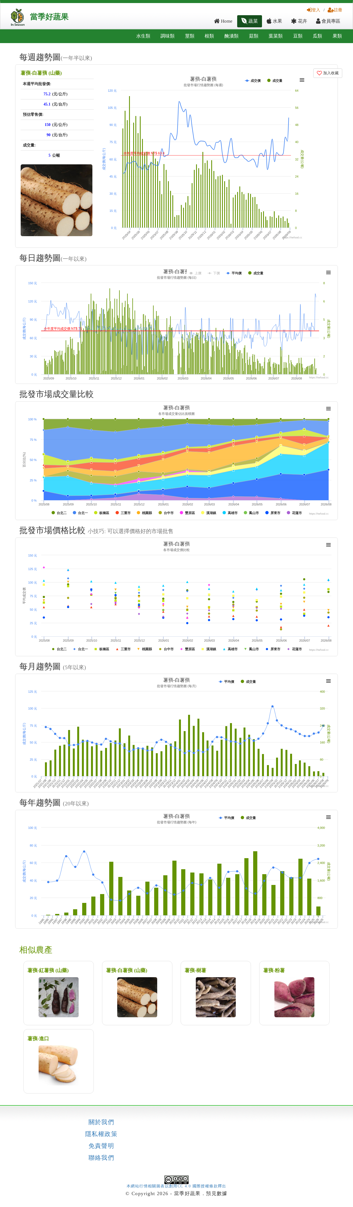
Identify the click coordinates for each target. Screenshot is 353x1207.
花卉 (302, 21)
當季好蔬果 (49, 16)
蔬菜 (252, 21)
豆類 (298, 36)
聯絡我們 (101, 1158)
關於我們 (101, 1122)
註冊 (338, 9)
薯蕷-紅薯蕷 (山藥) (48, 970)
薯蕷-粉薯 (274, 970)
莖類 (189, 36)
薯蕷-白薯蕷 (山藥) (41, 73)
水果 (277, 21)
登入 (316, 9)
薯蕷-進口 (38, 1038)
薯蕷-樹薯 (195, 970)
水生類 (143, 36)
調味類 (168, 36)
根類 (209, 36)
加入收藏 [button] (330, 73)
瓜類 (317, 36)
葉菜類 (276, 36)
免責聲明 (101, 1146)
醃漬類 (231, 36)
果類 (337, 36)
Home (226, 21)
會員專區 (330, 21)
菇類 (253, 36)
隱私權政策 (101, 1134)
